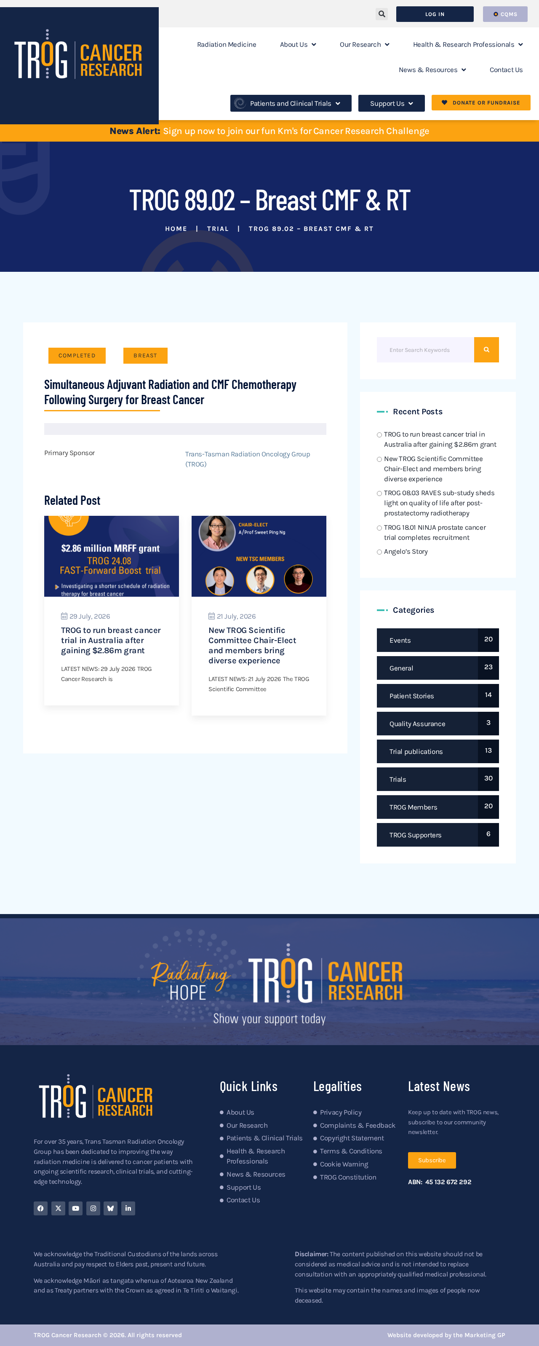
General (401, 668)
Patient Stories (412, 696)
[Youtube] (76, 1208)
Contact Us (506, 69)
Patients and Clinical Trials (290, 103)
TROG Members (413, 807)
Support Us (387, 103)
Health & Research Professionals (464, 44)
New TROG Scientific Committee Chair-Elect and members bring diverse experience (252, 645)
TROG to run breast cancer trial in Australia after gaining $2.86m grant (111, 640)
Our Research (360, 44)
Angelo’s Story (405, 551)
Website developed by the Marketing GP (446, 1335)
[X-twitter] (58, 1208)
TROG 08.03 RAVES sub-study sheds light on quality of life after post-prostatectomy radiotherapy (439, 502)
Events (400, 640)
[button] (382, 14)
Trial (218, 229)
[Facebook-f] (41, 1208)
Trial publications (416, 751)
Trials (398, 779)
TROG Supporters (416, 835)
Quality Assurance (417, 723)
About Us (294, 44)
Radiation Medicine (226, 44)
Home (176, 229)
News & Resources (428, 69)
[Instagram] (93, 1208)
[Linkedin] (128, 1208)
